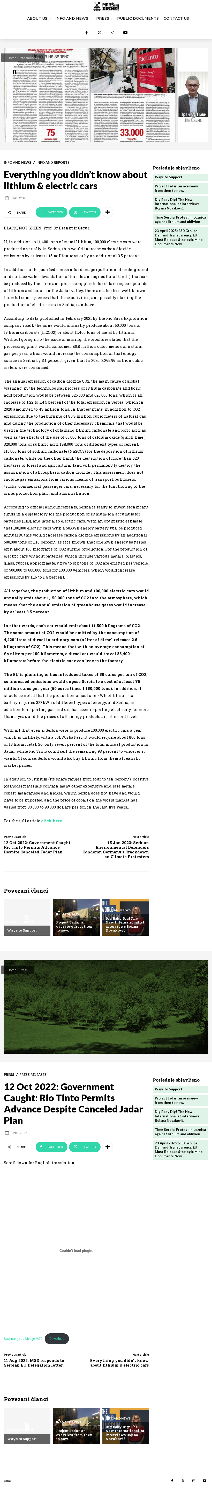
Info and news (29, 58)
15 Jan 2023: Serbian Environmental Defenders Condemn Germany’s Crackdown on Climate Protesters (115, 849)
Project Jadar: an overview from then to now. (74, 926)
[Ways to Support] (27, 917)
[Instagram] (112, 33)
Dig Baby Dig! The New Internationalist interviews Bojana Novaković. (124, 924)
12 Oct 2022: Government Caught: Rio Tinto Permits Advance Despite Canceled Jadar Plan (38, 847)
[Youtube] (125, 33)
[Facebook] (86, 33)
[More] (107, 212)
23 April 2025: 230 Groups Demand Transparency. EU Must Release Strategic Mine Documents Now (179, 237)
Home (11, 58)
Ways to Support (22, 930)
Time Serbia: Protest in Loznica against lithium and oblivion (180, 219)
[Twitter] (99, 33)
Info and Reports (53, 162)
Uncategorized (20, 921)
